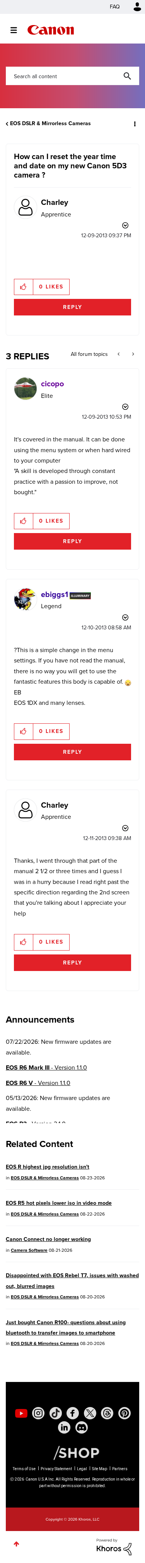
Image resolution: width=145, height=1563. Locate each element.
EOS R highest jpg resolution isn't (47, 1167)
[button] (23, 287)
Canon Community (50, 30)
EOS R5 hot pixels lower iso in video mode (59, 1203)
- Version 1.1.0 (46, 1067)
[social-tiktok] (55, 1413)
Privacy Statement (56, 1469)
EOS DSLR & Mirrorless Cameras (50, 123)
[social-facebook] (73, 1413)
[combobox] (72, 76)
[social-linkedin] (64, 1427)
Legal (82, 1469)
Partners (120, 1469)
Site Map (99, 1469)
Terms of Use (24, 1469)
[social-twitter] (90, 1413)
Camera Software (29, 1250)
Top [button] (16, 1544)
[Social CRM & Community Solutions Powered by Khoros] (114, 1546)
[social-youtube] (21, 1413)
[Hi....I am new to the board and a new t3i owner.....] (132, 354)
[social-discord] (81, 1427)
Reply (72, 307)
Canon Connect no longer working (48, 1239)
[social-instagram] (38, 1413)
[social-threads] (107, 1413)
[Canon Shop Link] (72, 1452)
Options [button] (134, 123)
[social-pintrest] (124, 1413)
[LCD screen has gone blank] (119, 354)
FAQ (115, 7)
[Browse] (17, 30)
